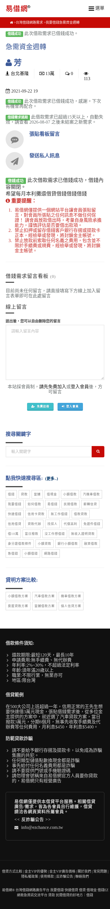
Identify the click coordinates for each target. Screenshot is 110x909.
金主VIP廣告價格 (62, 871)
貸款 (24, 494)
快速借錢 (14, 514)
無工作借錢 (59, 514)
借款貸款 (80, 514)
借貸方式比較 (12, 871)
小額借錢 (31, 553)
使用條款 (47, 877)
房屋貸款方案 (18, 606)
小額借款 (70, 494)
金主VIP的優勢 (36, 871)
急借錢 (13, 553)
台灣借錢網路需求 (29, 23)
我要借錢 (14, 504)
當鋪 (37, 494)
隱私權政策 (29, 877)
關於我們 (84, 871)
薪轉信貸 (90, 504)
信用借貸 (14, 524)
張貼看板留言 (44, 134)
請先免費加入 (52, 386)
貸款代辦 (34, 524)
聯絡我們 (82, 877)
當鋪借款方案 (44, 606)
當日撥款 (31, 533)
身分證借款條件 (20, 543)
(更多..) (51, 479)
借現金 (52, 494)
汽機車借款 (91, 494)
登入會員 (80, 386)
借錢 (11, 494)
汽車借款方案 (44, 596)
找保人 (52, 524)
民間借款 (70, 504)
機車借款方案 (71, 596)
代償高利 (70, 524)
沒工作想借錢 (55, 533)
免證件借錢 (91, 524)
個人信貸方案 (71, 606)
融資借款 (91, 543)
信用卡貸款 (36, 514)
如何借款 (34, 504)
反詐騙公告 (32, 819)
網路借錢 (51, 553)
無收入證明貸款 (83, 533)
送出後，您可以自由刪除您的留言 (33, 321)
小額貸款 (44, 543)
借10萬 (13, 533)
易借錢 (52, 504)
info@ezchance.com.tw (42, 827)
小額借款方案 (18, 596)
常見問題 (100, 871)
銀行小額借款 (68, 543)
